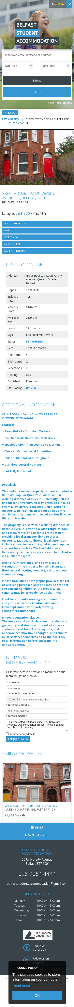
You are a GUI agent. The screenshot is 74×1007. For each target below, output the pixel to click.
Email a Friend (13, 244)
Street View (11, 237)
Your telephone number (21, 693)
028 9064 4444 (37, 873)
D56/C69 (31, 388)
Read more (21, 986)
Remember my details (22, 734)
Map (6, 230)
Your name (13, 682)
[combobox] (14, 699)
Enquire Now (18, 739)
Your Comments (16, 716)
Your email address (17, 704)
